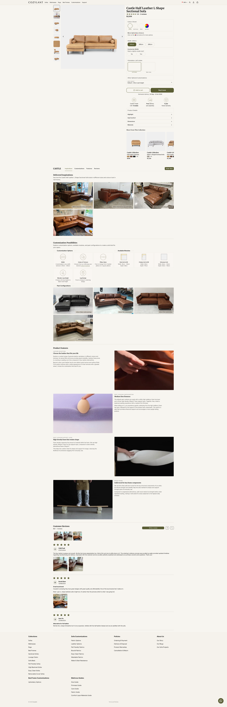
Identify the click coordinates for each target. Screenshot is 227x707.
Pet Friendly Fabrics (77, 647)
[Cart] (197, 2)
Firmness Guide (76, 685)
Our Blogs (160, 644)
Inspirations (68, 168)
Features (89, 168)
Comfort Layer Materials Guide (81, 695)
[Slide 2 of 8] (56, 15)
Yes (141, 54)
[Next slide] (123, 37)
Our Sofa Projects (162, 647)
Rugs (30, 647)
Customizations (79, 168)
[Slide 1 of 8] (56, 8)
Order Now (169, 168)
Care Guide (75, 689)
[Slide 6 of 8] (56, 44)
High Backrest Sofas (35, 667)
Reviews (97, 168)
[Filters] (167, 527)
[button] (60, 564)
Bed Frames (32, 650)
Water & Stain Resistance (79, 660)
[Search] (190, 2)
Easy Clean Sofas (34, 670)
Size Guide (74, 682)
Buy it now (162, 90)
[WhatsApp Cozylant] (220, 700)
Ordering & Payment (120, 640)
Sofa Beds (31, 660)
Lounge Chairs (33, 657)
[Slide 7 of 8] (56, 51)
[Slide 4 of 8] (56, 29)
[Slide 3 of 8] (56, 22)
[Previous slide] (63, 37)
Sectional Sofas (33, 654)
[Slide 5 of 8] (56, 37)
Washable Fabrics (77, 657)
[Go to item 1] (58, 536)
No (132, 54)
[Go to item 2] (67, 536)
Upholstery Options (34, 682)
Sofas (30, 640)
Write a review (153, 528)
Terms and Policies (113, 702)
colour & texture (85, 265)
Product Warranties (120, 647)
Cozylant (34, 702)
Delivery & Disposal (120, 644)
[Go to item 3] (77, 536)
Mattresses (32, 644)
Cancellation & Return (121, 650)
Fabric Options (76, 640)
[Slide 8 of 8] (56, 58)
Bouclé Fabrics (76, 650)
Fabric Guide (75, 692)
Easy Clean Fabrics (77, 654)
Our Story (160, 640)
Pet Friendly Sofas (34, 664)
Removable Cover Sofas (36, 674)
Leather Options (76, 644)
